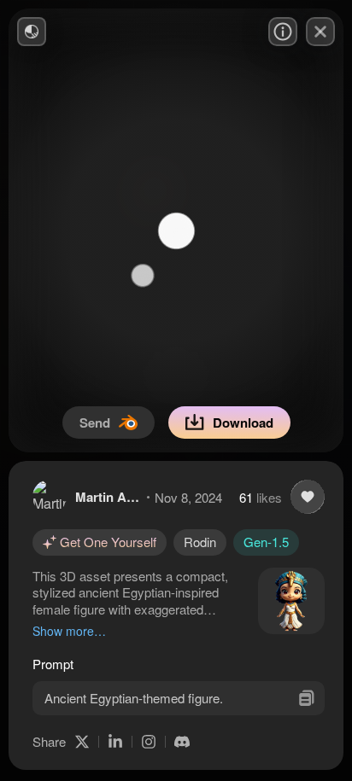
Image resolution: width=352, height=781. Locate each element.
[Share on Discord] (182, 741)
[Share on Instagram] (148, 741)
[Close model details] (320, 31)
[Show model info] (282, 31)
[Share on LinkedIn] (115, 741)
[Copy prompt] (306, 698)
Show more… (69, 630)
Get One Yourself (108, 542)
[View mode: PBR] (31, 31)
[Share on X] (82, 741)
